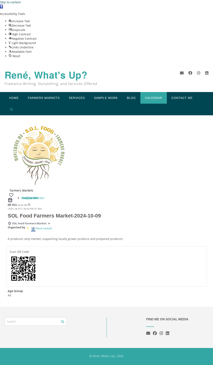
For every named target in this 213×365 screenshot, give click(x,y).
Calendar (153, 98)
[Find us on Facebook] (190, 72)
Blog (131, 98)
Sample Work (106, 98)
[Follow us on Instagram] (198, 72)
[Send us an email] (182, 72)
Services (77, 98)
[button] (1, 7)
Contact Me (182, 98)
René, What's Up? (46, 75)
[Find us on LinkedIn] (206, 72)
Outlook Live (29, 198)
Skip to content (10, 2)
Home (14, 98)
